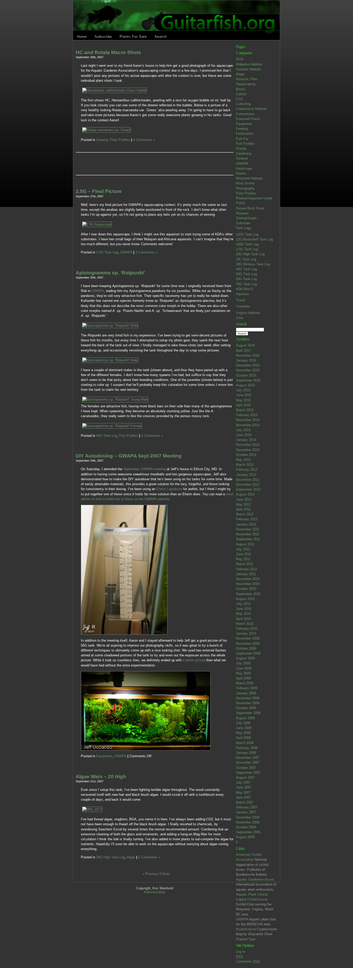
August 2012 (245, 494)
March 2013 (245, 465)
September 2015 (248, 380)
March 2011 (244, 564)
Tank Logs (243, 228)
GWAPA (242, 164)
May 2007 (243, 792)
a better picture (194, 660)
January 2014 (246, 440)
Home (82, 37)
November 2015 (247, 370)
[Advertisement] (141, 163)
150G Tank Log (247, 244)
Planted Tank (246, 939)
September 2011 (248, 539)
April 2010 (243, 619)
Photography (245, 188)
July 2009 (243, 663)
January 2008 (246, 753)
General (242, 158)
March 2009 (245, 683)
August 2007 (245, 777)
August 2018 (245, 345)
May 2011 (243, 559)
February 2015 (246, 415)
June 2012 (243, 499)
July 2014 (243, 430)
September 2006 (248, 832)
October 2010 (246, 589)
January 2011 (246, 574)
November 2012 (247, 484)
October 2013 (246, 455)
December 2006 (247, 817)
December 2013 (247, 445)
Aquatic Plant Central (252, 894)
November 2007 (247, 762)
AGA (239, 59)
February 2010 (246, 629)
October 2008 (246, 708)
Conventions (245, 114)
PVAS (240, 203)
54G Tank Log (246, 279)
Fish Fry (242, 139)
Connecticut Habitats (251, 109)
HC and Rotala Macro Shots (108, 52)
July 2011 (243, 549)
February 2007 (246, 807)
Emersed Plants (248, 119)
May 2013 (243, 460)
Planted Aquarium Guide (254, 198)
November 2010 (247, 584)
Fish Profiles (245, 144)
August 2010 (245, 599)
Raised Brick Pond (250, 208)
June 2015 (243, 395)
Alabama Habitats (249, 64)
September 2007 (248, 773)
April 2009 (243, 678)
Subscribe (103, 37)
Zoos (239, 318)
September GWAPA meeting (144, 469)
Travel (240, 300)
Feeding (242, 129)
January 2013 (246, 475)
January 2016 (246, 360)
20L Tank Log (246, 259)
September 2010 (248, 594)
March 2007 (245, 802)
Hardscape (244, 168)
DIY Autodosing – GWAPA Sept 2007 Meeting (129, 456)
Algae (240, 74)
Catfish (241, 94)
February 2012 (246, 519)
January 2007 (246, 812)
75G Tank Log (246, 284)
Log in (240, 952)
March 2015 (245, 410)
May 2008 (243, 733)
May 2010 (243, 614)
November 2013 (247, 450)
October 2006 (246, 827)
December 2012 (247, 480)
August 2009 (245, 658)
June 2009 (243, 668)
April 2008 (243, 738)
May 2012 (243, 504)
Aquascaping (245, 84)
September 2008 (248, 713)
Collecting (243, 104)
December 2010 (247, 579)
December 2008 (247, 698)
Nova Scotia (245, 183)
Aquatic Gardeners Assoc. (255, 879)
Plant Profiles (246, 193)
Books (240, 89)
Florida (241, 149)
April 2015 (243, 405)
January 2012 (246, 524)
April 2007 (243, 797)
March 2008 (245, 743)
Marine (241, 173)
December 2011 (247, 529)
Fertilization (244, 134)
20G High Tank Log (250, 254)
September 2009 (248, 653)
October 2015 (246, 375)
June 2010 (243, 609)
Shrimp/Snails (246, 218)
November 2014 (247, 425)
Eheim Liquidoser (169, 489)
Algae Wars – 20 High (101, 776)
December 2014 (247, 420)
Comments (248, 961)
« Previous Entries (156, 874)
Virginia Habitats (248, 313)
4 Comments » (144, 140)
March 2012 (245, 514)
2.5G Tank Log (247, 249)
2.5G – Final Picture (99, 191)
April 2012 (243, 509)
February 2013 (246, 469)
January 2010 (246, 633)
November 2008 (247, 703)
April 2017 (243, 350)
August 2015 (245, 385)
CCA (239, 99)
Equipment (244, 124)
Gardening (243, 153)
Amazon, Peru (246, 79)
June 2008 (243, 728)
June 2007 (243, 787)
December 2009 (247, 638)
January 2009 (246, 693)
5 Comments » (149, 857)
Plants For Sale (133, 37)
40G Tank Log (246, 269)
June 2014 (243, 435)
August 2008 (245, 718)
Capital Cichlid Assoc (252, 899)
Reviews (242, 213)
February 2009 (246, 688)
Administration (154, 892)
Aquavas (242, 294)
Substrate (243, 223)
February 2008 (246, 748)
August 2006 (245, 837)
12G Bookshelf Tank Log (254, 239)
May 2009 (243, 673)
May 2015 (243, 400)
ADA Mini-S (244, 289)
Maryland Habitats (249, 178)
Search (161, 37)
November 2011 (247, 534)
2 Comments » (146, 252)
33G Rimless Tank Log (253, 264)
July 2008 (243, 723)
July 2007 (243, 782)
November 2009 (247, 644)
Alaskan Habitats (249, 69)
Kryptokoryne (246, 929)
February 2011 (246, 569)
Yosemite (243, 306)
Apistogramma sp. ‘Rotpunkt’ (110, 272)
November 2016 (247, 355)
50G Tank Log (246, 274)
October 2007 (246, 768)
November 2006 (247, 822)
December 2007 (247, 758)
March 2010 (245, 624)
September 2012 (248, 489)
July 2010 (243, 604)
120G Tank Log (247, 234)
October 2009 (246, 648)
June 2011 (243, 554)
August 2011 (245, 544)
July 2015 (243, 390)
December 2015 (247, 365)
